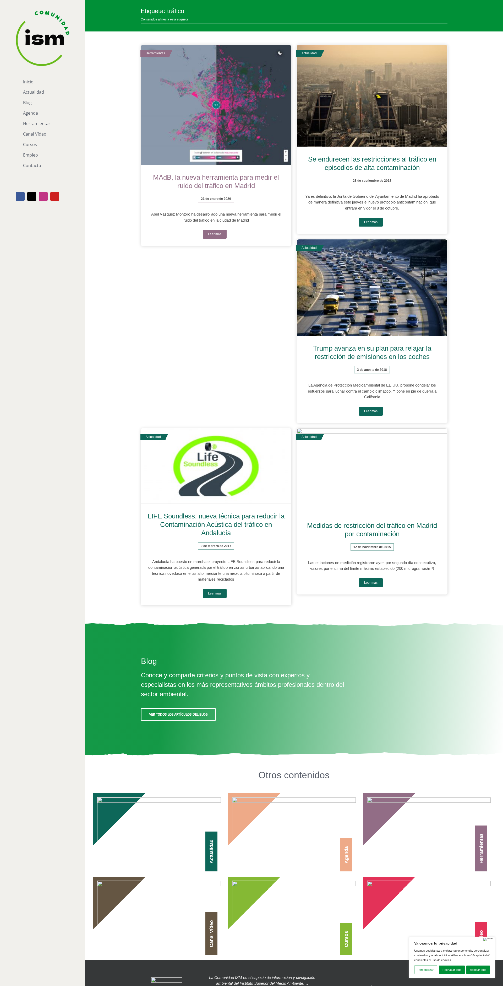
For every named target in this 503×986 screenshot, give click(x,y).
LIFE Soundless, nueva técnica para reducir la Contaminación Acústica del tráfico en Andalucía (216, 524)
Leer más (214, 234)
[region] (452, 957)
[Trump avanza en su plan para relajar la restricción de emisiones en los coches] (372, 287)
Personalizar (426, 969)
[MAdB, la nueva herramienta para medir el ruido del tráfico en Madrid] (216, 105)
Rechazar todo (451, 969)
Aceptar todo (478, 969)
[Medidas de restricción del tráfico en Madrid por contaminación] (372, 470)
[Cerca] (488, 939)
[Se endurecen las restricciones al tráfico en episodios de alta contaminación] (372, 96)
